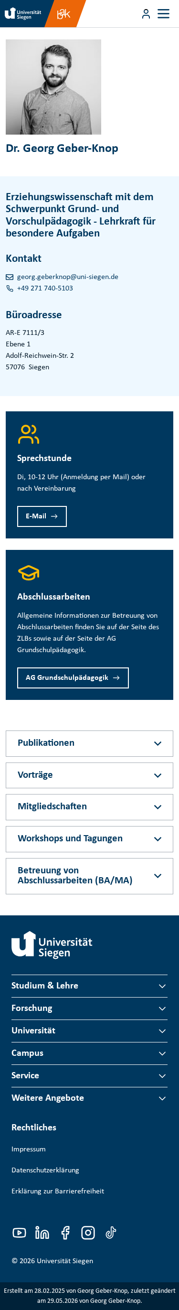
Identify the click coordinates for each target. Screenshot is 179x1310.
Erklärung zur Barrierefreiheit (57, 1191)
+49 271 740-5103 (45, 288)
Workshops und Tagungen (70, 839)
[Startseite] (52, 945)
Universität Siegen (65, 1261)
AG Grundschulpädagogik (67, 678)
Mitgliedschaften (52, 807)
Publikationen (46, 743)
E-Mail (36, 516)
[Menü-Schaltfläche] (146, 13)
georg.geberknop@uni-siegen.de (67, 277)
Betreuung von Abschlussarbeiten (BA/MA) (75, 876)
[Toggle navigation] (163, 13)
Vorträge (35, 775)
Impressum (28, 1149)
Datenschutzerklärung (45, 1170)
